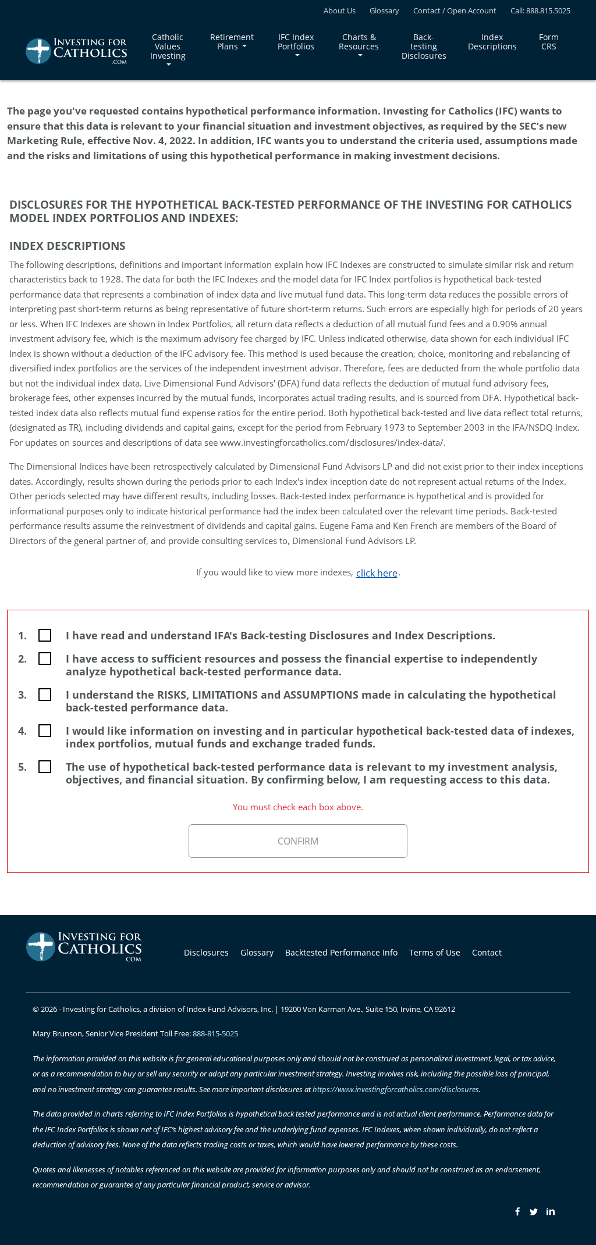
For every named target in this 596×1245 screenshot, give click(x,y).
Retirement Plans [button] (232, 41)
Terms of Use (434, 952)
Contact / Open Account (454, 10)
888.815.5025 (548, 10)
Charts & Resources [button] (359, 41)
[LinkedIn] (551, 1211)
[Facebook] (516, 1211)
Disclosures (206, 952)
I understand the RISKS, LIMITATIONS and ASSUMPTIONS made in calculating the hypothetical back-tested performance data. (311, 701)
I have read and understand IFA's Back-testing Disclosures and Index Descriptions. (280, 635)
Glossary (384, 10)
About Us (340, 10)
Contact (487, 952)
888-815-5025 (215, 1033)
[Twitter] (534, 1211)
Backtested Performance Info (341, 952)
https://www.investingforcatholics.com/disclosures (396, 1089)
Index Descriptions (492, 41)
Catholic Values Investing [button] (168, 46)
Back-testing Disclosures (424, 46)
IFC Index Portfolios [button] (296, 41)
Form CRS (550, 41)
